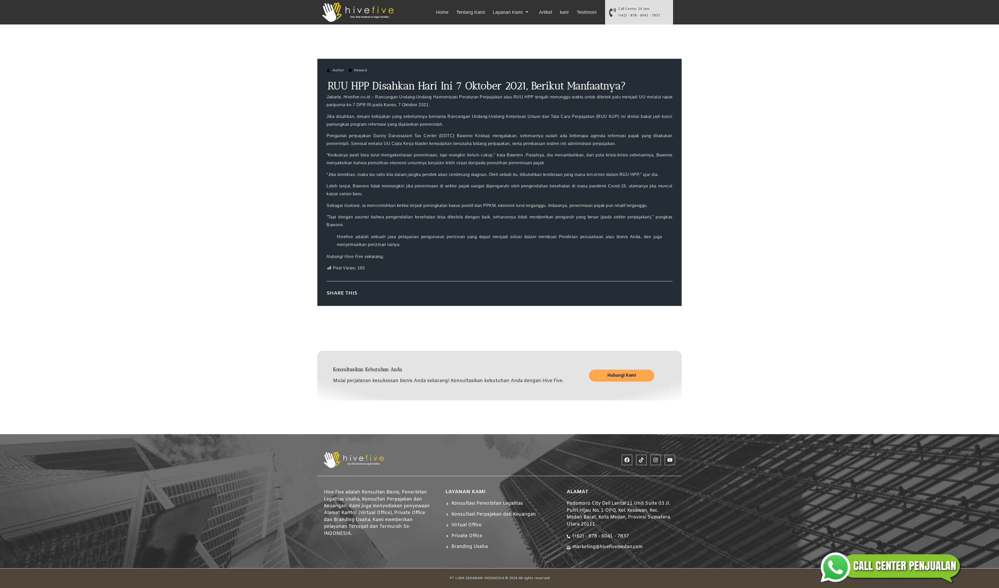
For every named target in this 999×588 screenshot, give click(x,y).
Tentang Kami (470, 12)
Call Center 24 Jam (633, 9)
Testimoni (587, 12)
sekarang (373, 256)
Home (442, 12)
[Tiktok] (641, 460)
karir (564, 12)
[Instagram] (655, 460)
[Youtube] (670, 460)
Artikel (545, 12)
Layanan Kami (508, 12)
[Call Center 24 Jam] (612, 12)
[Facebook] (627, 460)
